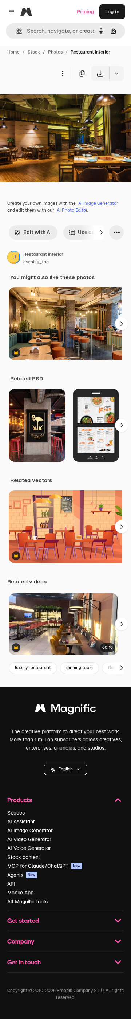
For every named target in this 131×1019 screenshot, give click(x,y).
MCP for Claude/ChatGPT (44, 866)
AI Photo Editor (72, 210)
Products (19, 800)
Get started (23, 920)
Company (20, 941)
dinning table (79, 668)
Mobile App (20, 892)
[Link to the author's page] (13, 258)
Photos (55, 52)
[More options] (62, 73)
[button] (65, 769)
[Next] (101, 232)
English (65, 769)
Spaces (16, 812)
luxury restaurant (33, 668)
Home (13, 52)
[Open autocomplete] (16, 31)
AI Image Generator (98, 203)
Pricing (85, 11)
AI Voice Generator (29, 848)
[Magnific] (65, 710)
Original (46, 97)
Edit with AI (37, 232)
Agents (21, 875)
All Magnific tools (27, 901)
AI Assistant (21, 821)
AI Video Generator (29, 839)
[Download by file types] (116, 73)
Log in (112, 11)
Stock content (23, 857)
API (11, 884)
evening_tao (36, 262)
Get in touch (24, 962)
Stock (34, 52)
